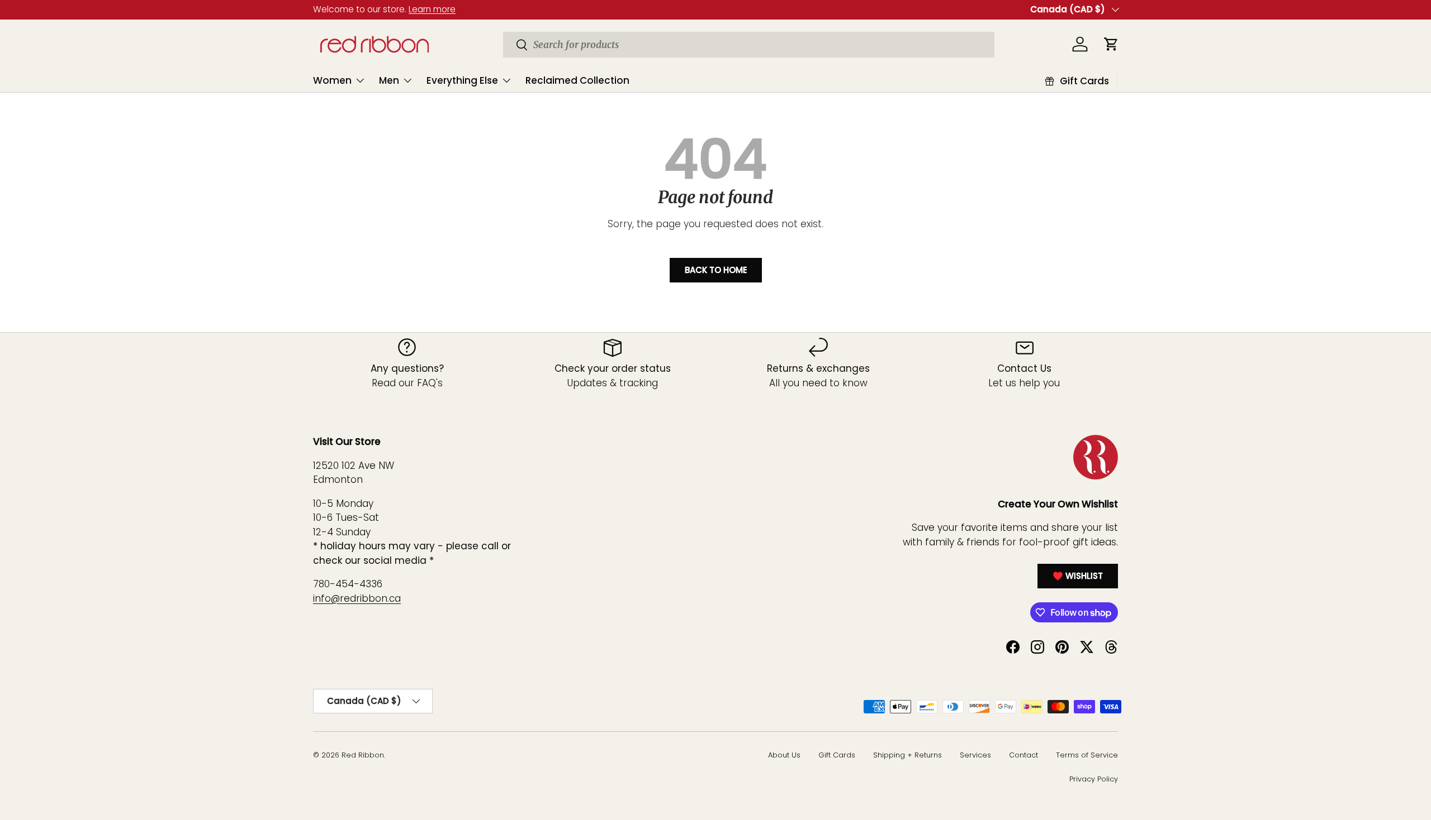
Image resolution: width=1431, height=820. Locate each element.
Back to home (716, 270)
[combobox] (748, 44)
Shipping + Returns (907, 755)
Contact (1023, 755)
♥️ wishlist (1078, 576)
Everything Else (462, 80)
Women (332, 80)
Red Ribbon (363, 755)
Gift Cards (836, 755)
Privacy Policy (1093, 779)
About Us (784, 755)
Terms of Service (1087, 755)
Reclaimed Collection (577, 80)
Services (975, 755)
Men (389, 80)
